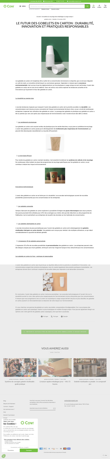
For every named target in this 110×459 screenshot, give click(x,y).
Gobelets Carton (45, 9)
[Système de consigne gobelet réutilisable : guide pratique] (20, 367)
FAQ (4, 412)
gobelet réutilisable (14, 379)
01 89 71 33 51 (59, 1)
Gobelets (54, 19)
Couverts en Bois (55, 9)
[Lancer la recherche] (87, 6)
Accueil (39, 16)
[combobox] (57, 6)
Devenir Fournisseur (9, 415)
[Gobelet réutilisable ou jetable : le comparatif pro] (90, 367)
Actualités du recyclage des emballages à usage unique (57, 16)
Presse (5, 418)
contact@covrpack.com (74, 1)
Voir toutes (55, 352)
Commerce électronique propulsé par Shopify (55, 452)
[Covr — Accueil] (9, 6)
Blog (4, 401)
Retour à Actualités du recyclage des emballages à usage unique (56, 331)
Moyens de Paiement (9, 403)
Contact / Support (8, 406)
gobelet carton (48, 19)
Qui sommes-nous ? (9, 409)
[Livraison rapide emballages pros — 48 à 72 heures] (55, 367)
